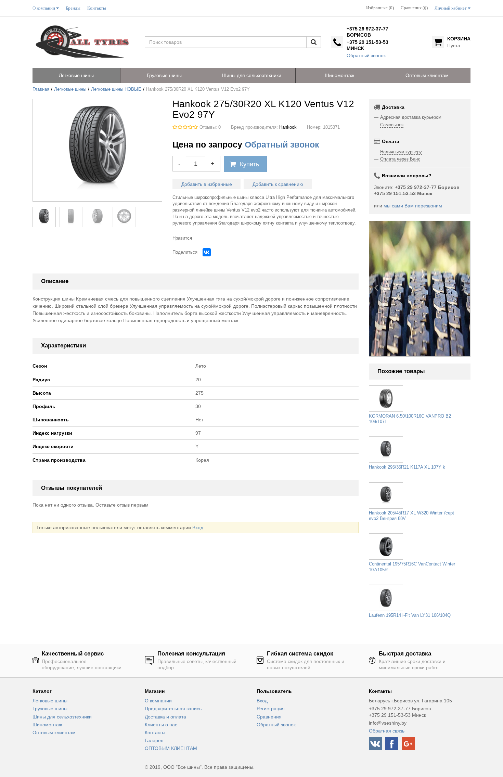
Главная (41, 89)
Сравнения (269, 716)
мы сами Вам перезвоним (413, 205)
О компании (158, 700)
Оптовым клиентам (54, 732)
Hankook (288, 127)
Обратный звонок (366, 55)
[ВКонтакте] (207, 252)
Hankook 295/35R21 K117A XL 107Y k (407, 467)
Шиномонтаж (47, 724)
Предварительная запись (173, 708)
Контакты (155, 732)
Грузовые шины (50, 708)
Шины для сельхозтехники (62, 716)
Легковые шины (70, 89)
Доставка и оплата (165, 716)
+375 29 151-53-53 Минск (367, 45)
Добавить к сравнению (278, 184)
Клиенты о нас (161, 724)
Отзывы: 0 (210, 127)
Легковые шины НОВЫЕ (116, 89)
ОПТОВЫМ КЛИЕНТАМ (171, 748)
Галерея (154, 740)
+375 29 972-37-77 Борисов (367, 32)
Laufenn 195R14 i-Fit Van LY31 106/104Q (410, 615)
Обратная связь (386, 731)
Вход (197, 527)
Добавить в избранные (206, 184)
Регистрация (271, 708)
